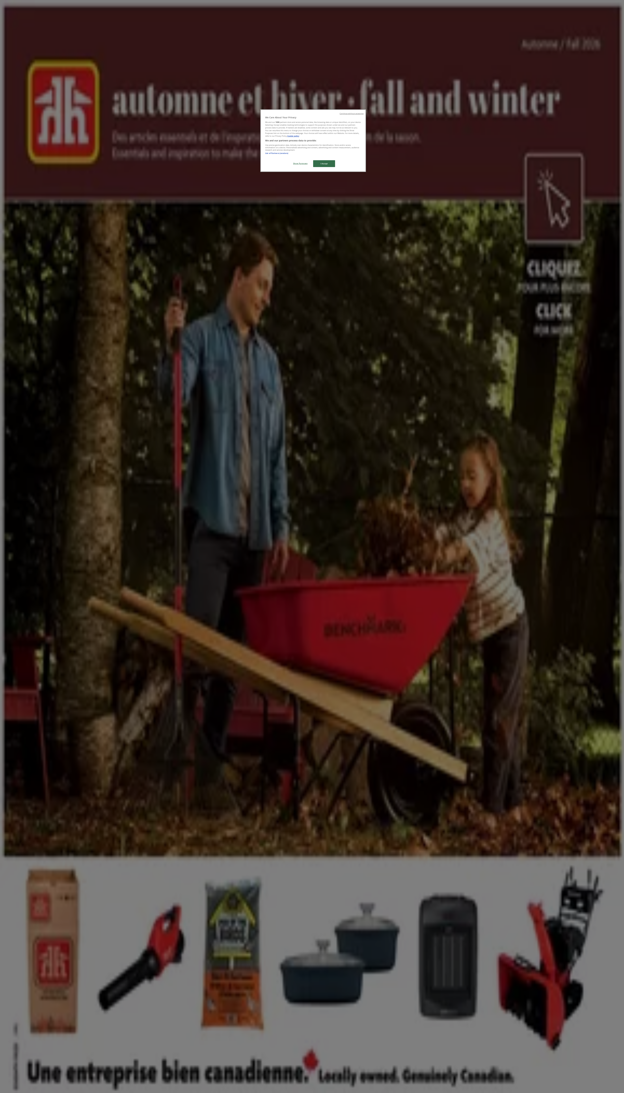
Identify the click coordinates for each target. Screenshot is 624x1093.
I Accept (324, 163)
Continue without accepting (352, 113)
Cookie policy (293, 136)
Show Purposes (300, 163)
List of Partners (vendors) (276, 153)
